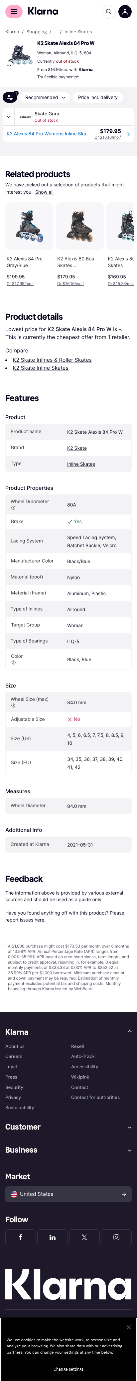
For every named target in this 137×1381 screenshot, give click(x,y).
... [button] (55, 32)
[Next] (122, 243)
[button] (20, 54)
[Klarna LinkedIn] (52, 1237)
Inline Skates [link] (78, 32)
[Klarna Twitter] (84, 1237)
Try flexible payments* (58, 76)
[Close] (128, 1327)
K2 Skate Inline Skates (40, 367)
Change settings (68, 1369)
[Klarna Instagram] (116, 1237)
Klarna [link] (12, 32)
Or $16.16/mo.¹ (107, 137)
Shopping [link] (37, 32)
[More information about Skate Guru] (8, 116)
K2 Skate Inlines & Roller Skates (52, 359)
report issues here (24, 920)
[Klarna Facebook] (20, 1237)
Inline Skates (81, 464)
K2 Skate (77, 448)
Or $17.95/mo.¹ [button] (20, 283)
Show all (44, 192)
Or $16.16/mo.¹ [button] (70, 283)
